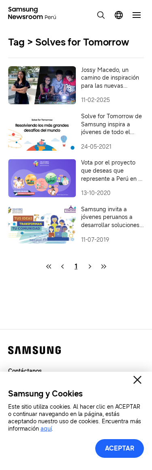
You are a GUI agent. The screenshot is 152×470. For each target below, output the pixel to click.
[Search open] (101, 15)
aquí (46, 428)
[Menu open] (136, 15)
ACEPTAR (120, 448)
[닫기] (137, 379)
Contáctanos (25, 371)
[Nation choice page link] (118, 15)
